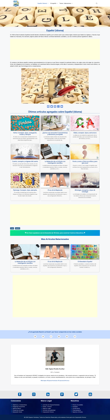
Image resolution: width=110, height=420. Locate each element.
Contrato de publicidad (49, 410)
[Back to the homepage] (16, 3)
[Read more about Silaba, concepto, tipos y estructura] (85, 123)
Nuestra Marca (17, 408)
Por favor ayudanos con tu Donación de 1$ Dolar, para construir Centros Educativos (55, 233)
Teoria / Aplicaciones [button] (65, 3)
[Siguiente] (99, 116)
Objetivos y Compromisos (20, 405)
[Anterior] (11, 116)
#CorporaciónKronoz (63, 380)
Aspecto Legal (47, 408)
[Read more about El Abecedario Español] (85, 251)
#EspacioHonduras (52, 380)
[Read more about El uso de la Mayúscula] (55, 180)
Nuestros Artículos (78, 412)
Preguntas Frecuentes (19, 406)
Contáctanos (76, 408)
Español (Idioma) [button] (42, 3)
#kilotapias (44, 380)
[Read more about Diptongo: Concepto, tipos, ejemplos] (25, 180)
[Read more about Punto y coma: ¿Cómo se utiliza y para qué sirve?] (85, 151)
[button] (96, 3)
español (18, 228)
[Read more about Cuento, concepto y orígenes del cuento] (25, 151)
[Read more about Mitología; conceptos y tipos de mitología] (85, 180)
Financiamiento (77, 410)
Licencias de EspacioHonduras (51, 405)
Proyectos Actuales (18, 410)
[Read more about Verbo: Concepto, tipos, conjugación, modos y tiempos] (25, 123)
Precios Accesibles (78, 405)
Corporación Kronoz (48, 412)
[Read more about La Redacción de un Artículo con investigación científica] (55, 151)
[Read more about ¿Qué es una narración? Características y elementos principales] (55, 123)
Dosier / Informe (47, 406)
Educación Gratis (17, 412)
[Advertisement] (55, 49)
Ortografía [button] (53, 3)
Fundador (75, 406)
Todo (12, 228)
